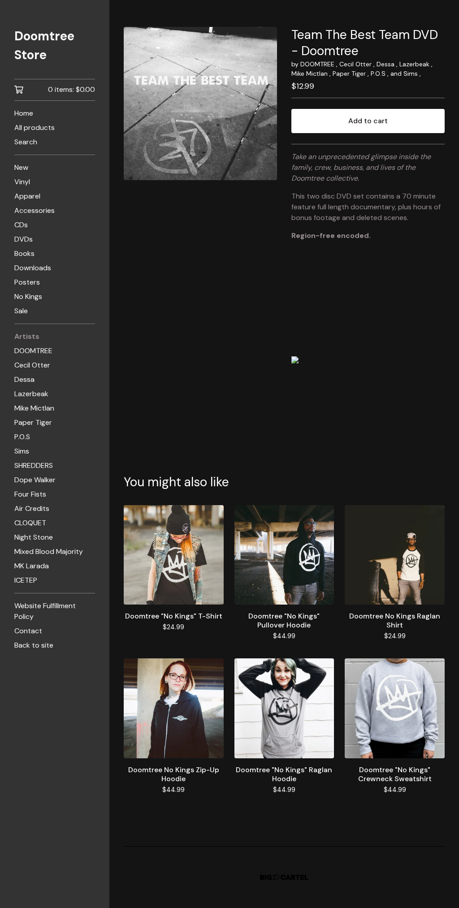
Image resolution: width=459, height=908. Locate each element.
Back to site (33, 645)
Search (25, 142)
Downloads (32, 267)
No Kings (28, 296)
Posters (27, 282)
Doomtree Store (44, 45)
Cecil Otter (32, 365)
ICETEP (25, 580)
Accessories (34, 210)
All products (34, 127)
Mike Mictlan (34, 408)
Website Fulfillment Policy (45, 611)
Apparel (27, 196)
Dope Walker (35, 479)
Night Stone (33, 537)
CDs (21, 224)
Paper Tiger (33, 422)
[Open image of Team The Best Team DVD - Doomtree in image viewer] (200, 103)
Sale (21, 311)
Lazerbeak (31, 393)
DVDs (23, 239)
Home (23, 113)
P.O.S (22, 436)
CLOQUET (30, 523)
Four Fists (30, 494)
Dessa (24, 379)
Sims (21, 451)
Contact (28, 631)
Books (24, 253)
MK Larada (31, 566)
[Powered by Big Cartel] (284, 877)
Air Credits (31, 508)
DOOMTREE (33, 350)
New (21, 167)
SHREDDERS (33, 465)
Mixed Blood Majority (48, 551)
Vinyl (22, 181)
